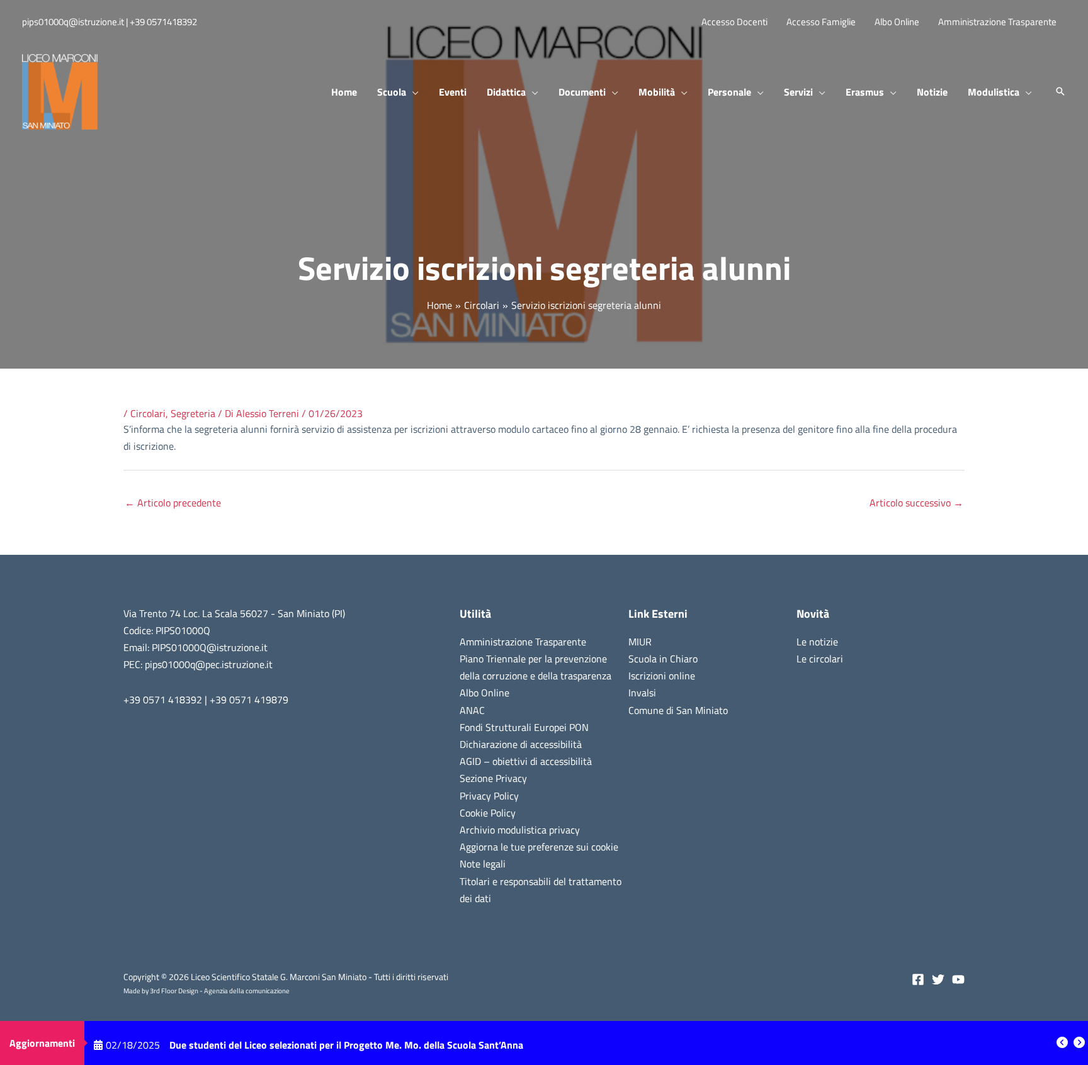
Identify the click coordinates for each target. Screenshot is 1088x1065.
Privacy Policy (489, 795)
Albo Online (484, 692)
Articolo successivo (916, 502)
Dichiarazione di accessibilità (521, 744)
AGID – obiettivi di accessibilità (526, 761)
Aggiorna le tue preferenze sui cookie (539, 846)
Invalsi (642, 692)
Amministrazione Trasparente (523, 641)
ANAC (472, 710)
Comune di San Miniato (678, 710)
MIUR (640, 641)
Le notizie (817, 641)
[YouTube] (958, 979)
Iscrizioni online (661, 675)
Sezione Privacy (493, 778)
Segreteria (193, 413)
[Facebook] (918, 979)
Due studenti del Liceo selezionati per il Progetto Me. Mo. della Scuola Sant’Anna (346, 1043)
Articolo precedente (173, 502)
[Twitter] (938, 979)
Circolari (148, 413)
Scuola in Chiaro (663, 658)
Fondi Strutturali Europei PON (524, 727)
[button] (412, 92)
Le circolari (819, 658)
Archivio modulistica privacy (520, 829)
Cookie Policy (488, 812)
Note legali (483, 863)
